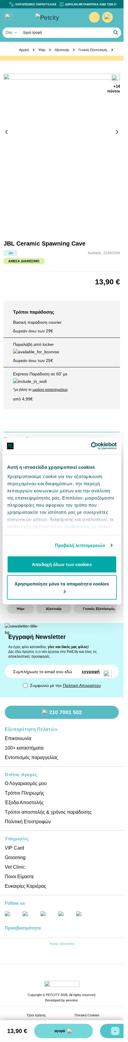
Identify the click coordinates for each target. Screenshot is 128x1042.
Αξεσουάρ (62, 50)
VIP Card (14, 847)
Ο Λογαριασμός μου (26, 783)
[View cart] (107, 17)
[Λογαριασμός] (94, 17)
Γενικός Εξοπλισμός (93, 50)
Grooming (15, 857)
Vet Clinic (15, 867)
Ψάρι (41, 50)
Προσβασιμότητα (23, 927)
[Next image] (117, 132)
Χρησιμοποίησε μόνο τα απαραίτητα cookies (62, 583)
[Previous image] (7, 132)
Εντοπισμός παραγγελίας (31, 757)
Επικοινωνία (18, 738)
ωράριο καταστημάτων (50, 390)
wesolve (72, 1000)
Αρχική (24, 50)
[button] (115, 32)
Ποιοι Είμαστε (19, 876)
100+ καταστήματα (24, 747)
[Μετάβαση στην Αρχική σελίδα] (56, 17)
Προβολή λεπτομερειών (80, 545)
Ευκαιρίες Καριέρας (25, 886)
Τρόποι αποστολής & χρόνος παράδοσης (48, 812)
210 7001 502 (65, 712)
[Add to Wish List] (116, 78)
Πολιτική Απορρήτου (82, 685)
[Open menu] (8, 16)
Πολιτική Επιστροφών (28, 821)
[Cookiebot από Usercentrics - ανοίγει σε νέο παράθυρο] (91, 446)
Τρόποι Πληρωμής (24, 793)
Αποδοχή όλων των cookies (61, 564)
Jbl (10, 253)
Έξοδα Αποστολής (24, 802)
